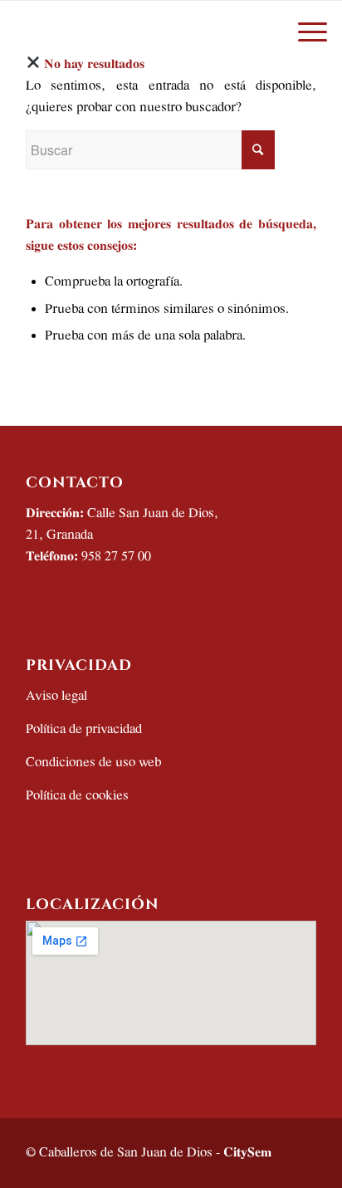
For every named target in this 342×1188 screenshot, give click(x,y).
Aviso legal (56, 696)
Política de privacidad (84, 729)
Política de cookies (77, 796)
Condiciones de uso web (93, 762)
